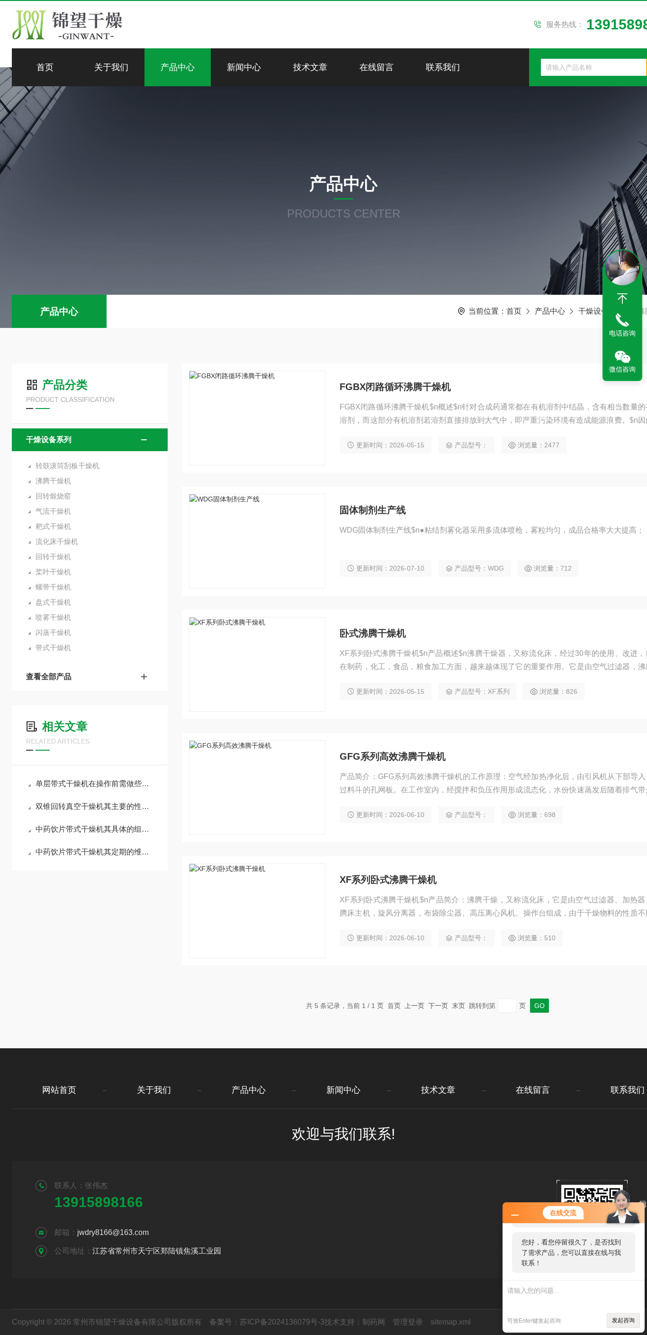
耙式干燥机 (53, 526)
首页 (45, 67)
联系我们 (443, 67)
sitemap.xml (451, 1322)
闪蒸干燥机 (53, 632)
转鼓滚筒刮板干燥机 (67, 466)
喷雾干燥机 (53, 617)
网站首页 (59, 1090)
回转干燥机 (53, 557)
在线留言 (376, 67)
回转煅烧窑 (53, 496)
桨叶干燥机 (53, 572)
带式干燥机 (53, 648)
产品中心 (178, 67)
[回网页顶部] (622, 298)
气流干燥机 (53, 511)
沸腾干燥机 (53, 481)
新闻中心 (244, 67)
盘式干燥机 (53, 602)
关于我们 (111, 67)
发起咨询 (623, 1320)
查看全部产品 (49, 676)
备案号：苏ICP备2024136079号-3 (266, 1322)
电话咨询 (622, 333)
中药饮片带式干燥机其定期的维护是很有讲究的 (94, 852)
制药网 (373, 1322)
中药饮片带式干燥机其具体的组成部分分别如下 (94, 829)
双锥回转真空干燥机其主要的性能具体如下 (94, 806)
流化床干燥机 (57, 541)
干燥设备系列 (601, 311)
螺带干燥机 (53, 587)
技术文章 (310, 67)
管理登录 (408, 1322)
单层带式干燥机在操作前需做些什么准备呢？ (94, 784)
